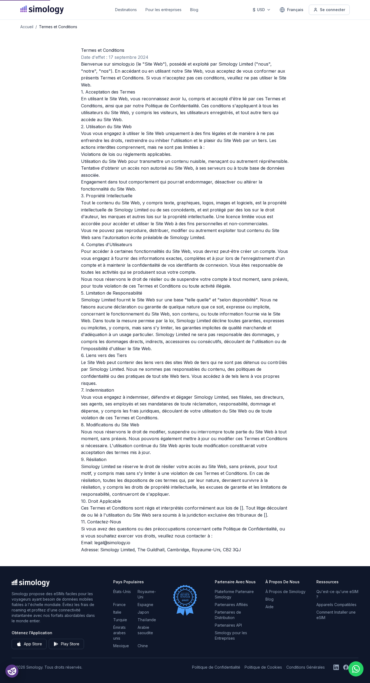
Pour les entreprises (163, 9)
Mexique (121, 645)
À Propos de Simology (285, 591)
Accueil (26, 26)
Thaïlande (147, 619)
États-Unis (122, 591)
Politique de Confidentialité (216, 667)
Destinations (126, 9)
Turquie (120, 619)
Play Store (70, 644)
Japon (143, 612)
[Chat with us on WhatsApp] (355, 668)
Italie (117, 612)
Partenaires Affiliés (231, 604)
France (119, 604)
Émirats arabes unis (119, 632)
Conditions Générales (305, 667)
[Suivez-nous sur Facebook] (346, 667)
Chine (143, 645)
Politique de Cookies (263, 667)
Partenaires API (228, 625)
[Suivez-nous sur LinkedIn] (336, 667)
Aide (269, 606)
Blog (194, 9)
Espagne (145, 604)
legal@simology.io (112, 542)
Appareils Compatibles (336, 604)
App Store (33, 644)
